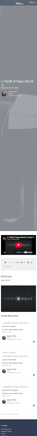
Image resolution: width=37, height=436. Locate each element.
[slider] (11, 262)
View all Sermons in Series (10, 414)
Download (7, 267)
